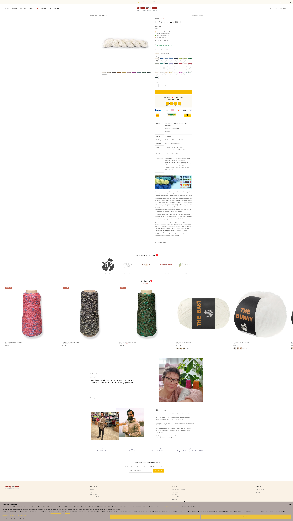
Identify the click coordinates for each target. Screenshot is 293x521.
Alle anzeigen (146, 283)
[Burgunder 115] (157, 68)
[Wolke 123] (157, 73)
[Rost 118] (171, 68)
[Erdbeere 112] (181, 63)
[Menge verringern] (157, 85)
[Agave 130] (190, 73)
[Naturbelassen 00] (157, 59)
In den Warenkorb (173, 92)
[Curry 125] (166, 73)
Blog (91, 492)
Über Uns (56, 8)
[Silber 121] (181, 68)
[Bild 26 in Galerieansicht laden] (126, 43)
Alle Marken (23, 8)
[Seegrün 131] (157, 77)
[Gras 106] (190, 59)
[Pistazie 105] (185, 59)
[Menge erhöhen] (165, 85)
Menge (156, 82)
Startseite (7, 8)
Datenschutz (175, 494)
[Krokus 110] (171, 63)
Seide (96, 15)
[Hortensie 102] (171, 59)
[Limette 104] (181, 59)
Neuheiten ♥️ (147, 281)
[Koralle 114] (190, 63)
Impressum (174, 499)
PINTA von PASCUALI (103, 15)
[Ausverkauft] (157, 63)
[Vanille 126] (171, 73)
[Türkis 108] (162, 63)
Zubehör (31, 8)
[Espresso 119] (176, 68)
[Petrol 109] (166, 63)
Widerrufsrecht (175, 492)
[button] (280, 2)
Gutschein (43, 8)
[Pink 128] (181, 73)
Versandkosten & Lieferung (178, 489)
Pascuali (162, 18)
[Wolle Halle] (146, 8)
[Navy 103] (176, 59)
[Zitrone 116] (162, 68)
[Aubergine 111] (176, 63)
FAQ (50, 8)
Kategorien (14, 8)
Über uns (92, 489)
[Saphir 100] (162, 59)
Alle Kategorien (93, 494)
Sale (37, 8)
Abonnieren (158, 470)
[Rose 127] (176, 73)
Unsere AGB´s (175, 497)
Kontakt (258, 492)
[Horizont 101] (166, 59)
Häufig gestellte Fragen (96, 497)
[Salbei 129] (185, 73)
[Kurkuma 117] (166, 68)
